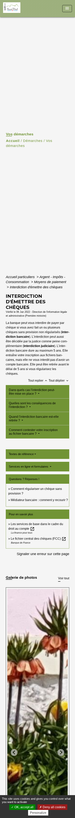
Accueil (13, 141)
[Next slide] (61, 752)
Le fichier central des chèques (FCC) (38, 538)
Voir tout (63, 578)
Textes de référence (21, 454)
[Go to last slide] (14, 752)
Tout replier (38, 380)
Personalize (38, 812)
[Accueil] (17, 8)
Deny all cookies (53, 807)
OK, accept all (23, 807)
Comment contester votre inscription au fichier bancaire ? (33, 431)
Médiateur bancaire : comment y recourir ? (39, 500)
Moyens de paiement (50, 282)
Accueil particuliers (21, 277)
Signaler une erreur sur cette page (43, 554)
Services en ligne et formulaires (29, 466)
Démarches (32, 141)
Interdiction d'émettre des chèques (36, 287)
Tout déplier (59, 380)
